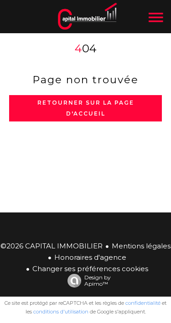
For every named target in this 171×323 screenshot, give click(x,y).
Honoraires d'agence (90, 257)
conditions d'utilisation (60, 311)
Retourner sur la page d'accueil (85, 108)
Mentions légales (141, 246)
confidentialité (143, 303)
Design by (97, 280)
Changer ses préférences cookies (90, 268)
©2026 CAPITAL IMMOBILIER (51, 246)
